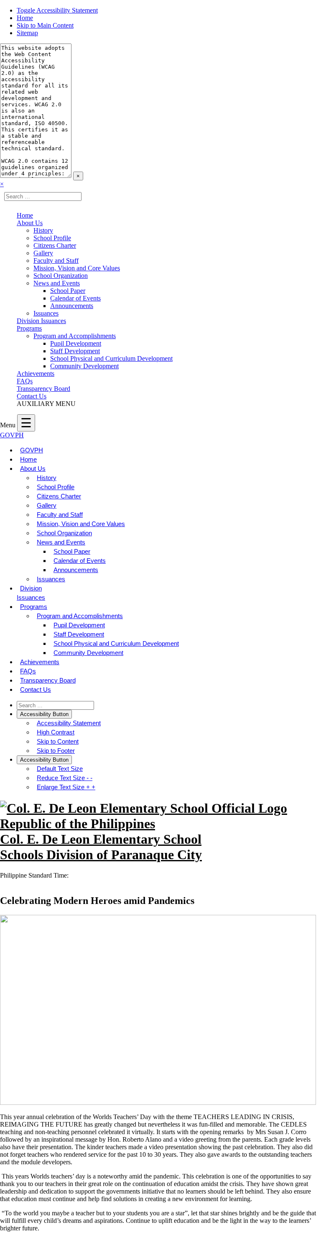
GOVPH (12, 435)
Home (25, 17)
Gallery (43, 253)
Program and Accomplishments (74, 335)
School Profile (52, 237)
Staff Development (75, 350)
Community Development (84, 366)
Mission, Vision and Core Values (76, 268)
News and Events (56, 283)
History (43, 230)
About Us (30, 222)
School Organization (60, 275)
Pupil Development (75, 343)
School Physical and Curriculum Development (111, 358)
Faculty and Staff (56, 260)
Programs (29, 328)
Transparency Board (43, 388)
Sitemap (27, 32)
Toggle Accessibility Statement (57, 10)
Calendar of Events (75, 298)
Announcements (71, 305)
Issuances (46, 313)
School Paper (67, 290)
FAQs (25, 381)
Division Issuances (41, 320)
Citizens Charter (54, 245)
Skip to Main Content (45, 25)
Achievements (35, 373)
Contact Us (31, 396)
